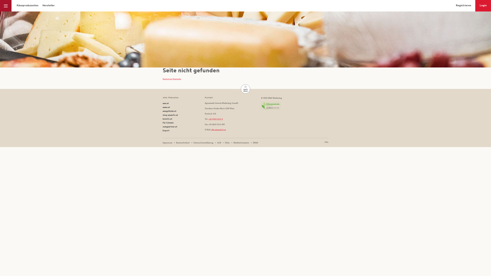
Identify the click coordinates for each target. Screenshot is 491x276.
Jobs (326, 142)
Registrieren (463, 5)
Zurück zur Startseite (172, 79)
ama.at (166, 103)
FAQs (227, 143)
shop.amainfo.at (170, 115)
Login (483, 5)
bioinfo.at (167, 119)
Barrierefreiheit (183, 143)
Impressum (167, 143)
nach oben (245, 90)
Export (166, 130)
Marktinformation (241, 143)
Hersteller (48, 5)
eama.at (166, 107)
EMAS (255, 143)
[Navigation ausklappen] (6, 6)
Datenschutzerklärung (203, 143)
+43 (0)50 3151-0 (215, 119)
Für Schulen (168, 123)
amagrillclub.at (169, 111)
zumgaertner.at (170, 127)
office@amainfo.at (218, 130)
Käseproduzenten (27, 5)
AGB (219, 143)
